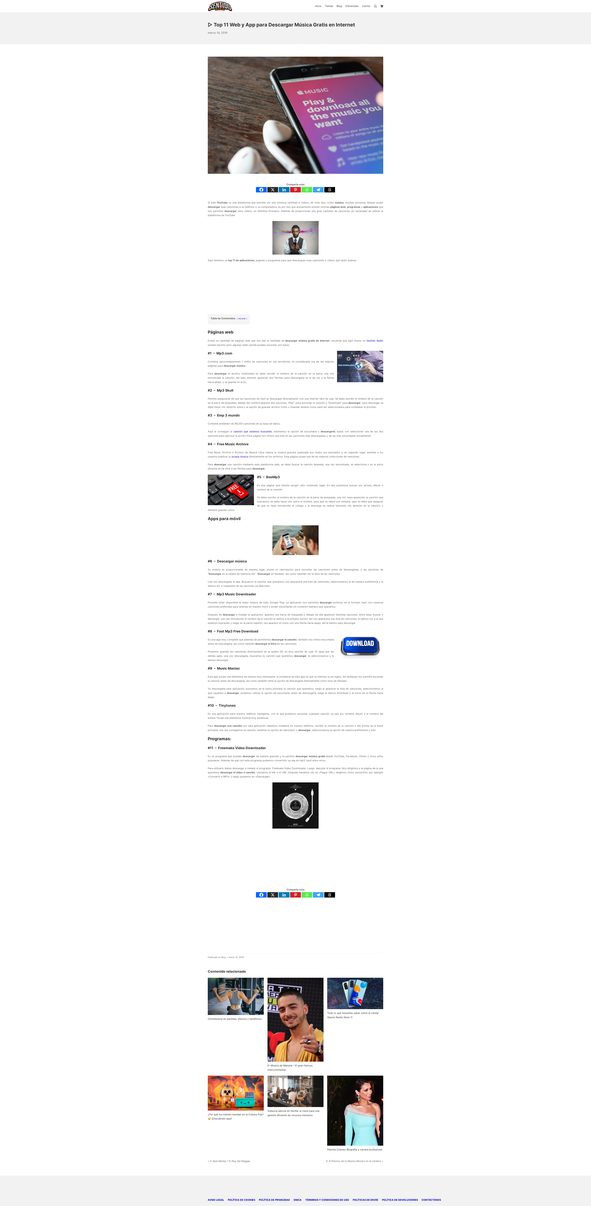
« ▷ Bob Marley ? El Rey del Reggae (229, 1161)
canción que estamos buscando (252, 431)
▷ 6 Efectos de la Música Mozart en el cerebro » (354, 1161)
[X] (272, 189)
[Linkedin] (284, 189)
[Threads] (329, 189)
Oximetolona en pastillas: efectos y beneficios (234, 1018)
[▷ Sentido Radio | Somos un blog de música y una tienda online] (220, 6)
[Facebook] (261, 189)
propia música (240, 456)
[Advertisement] (295, 287)
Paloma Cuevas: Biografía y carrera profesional (354, 1149)
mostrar (242, 318)
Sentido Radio (375, 340)
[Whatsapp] (307, 189)
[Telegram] (318, 189)
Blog (223, 957)
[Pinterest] (295, 189)
